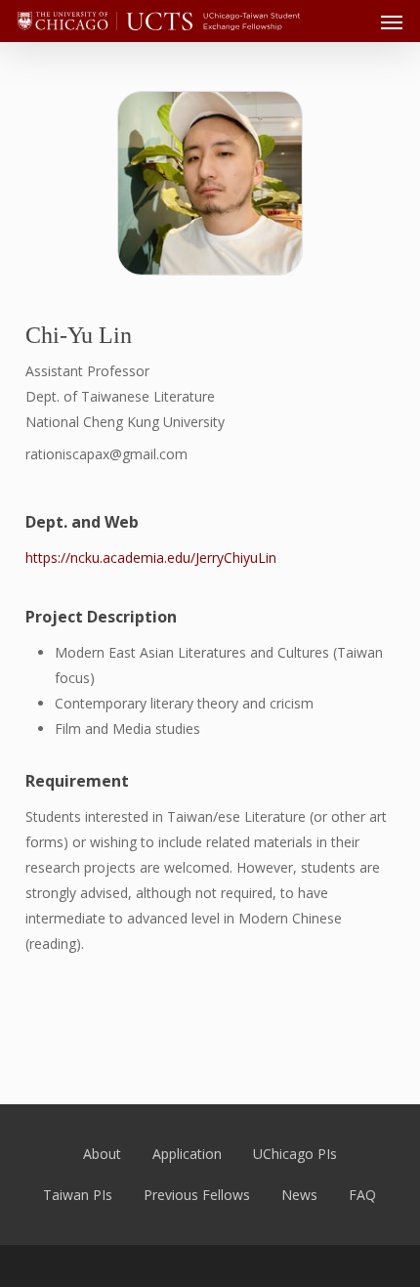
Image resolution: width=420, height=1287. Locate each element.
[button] (391, 21)
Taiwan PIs (77, 1194)
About (102, 1153)
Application (187, 1153)
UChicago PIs (295, 1153)
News (299, 1194)
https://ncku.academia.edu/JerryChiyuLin (150, 557)
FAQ (362, 1194)
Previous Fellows (197, 1194)
